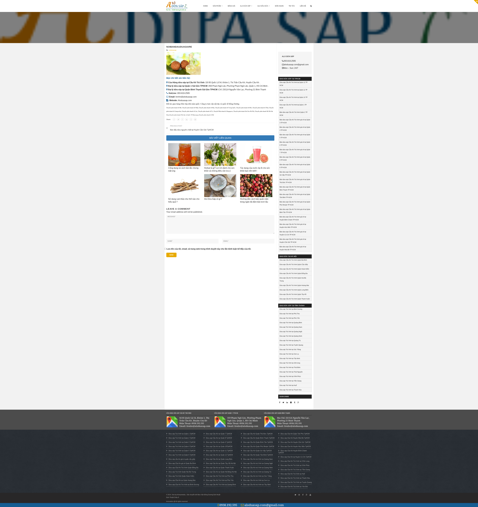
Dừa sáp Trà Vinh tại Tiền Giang (290, 381)
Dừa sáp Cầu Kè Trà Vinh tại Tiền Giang (295, 470)
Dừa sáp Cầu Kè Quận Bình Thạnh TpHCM (258, 438)
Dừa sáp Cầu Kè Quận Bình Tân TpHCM (258, 442)
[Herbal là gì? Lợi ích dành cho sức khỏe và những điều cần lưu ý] (220, 154)
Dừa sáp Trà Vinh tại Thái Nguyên (291, 372)
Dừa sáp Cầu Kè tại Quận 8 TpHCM (219, 438)
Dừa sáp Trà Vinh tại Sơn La (289, 354)
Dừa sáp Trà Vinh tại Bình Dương (291, 309)
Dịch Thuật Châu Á (172, 497)
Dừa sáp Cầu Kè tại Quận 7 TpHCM (219, 434)
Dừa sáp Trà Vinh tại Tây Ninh (290, 358)
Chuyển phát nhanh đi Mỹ (173, 107)
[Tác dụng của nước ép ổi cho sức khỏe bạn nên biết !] (256, 154)
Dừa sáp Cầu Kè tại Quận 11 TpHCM (219, 451)
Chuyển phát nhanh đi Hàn (206, 107)
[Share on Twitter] (178, 119)
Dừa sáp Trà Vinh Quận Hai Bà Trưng (182, 472)
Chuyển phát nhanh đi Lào (189, 111)
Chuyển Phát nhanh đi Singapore (223, 111)
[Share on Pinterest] (195, 119)
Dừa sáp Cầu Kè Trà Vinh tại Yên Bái (294, 486)
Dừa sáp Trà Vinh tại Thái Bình (290, 367)
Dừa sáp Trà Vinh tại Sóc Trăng (290, 349)
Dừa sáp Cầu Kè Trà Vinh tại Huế (293, 474)
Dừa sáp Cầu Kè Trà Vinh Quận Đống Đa (294, 273)
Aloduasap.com (185, 100)
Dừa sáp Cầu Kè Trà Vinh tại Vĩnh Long (295, 461)
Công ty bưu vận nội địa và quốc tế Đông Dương (219, 104)
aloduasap (172, 50)
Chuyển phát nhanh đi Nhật (190, 107)
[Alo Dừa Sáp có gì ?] (220, 185)
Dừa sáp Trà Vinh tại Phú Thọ (290, 314)
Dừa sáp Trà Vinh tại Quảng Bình (291, 323)
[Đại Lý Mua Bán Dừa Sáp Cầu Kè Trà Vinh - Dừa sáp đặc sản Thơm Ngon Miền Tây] (177, 6)
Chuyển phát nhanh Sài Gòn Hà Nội (243, 111)
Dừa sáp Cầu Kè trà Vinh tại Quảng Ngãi (258, 463)
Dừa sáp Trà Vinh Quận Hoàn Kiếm (181, 476)
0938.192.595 (228, 505)
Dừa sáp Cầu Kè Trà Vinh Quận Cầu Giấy (294, 264)
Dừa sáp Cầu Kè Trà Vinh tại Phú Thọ (219, 476)
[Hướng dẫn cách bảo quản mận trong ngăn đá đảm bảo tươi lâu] (256, 185)
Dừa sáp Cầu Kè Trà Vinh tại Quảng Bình (221, 484)
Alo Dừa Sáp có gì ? (213, 199)
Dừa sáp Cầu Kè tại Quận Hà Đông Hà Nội (221, 472)
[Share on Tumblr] (190, 119)
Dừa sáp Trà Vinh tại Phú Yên (290, 318)
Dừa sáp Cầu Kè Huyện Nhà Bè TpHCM (295, 438)
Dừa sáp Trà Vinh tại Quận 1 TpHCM (182, 434)
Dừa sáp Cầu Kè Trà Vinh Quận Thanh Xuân (295, 299)
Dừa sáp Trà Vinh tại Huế (288, 385)
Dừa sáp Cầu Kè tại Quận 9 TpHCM (219, 442)
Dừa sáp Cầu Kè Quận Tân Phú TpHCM (295, 434)
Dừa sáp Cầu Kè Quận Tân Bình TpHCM (258, 455)
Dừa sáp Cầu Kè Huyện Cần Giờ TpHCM (295, 442)
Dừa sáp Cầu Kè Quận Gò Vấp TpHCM (257, 451)
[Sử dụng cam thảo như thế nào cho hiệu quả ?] (184, 185)
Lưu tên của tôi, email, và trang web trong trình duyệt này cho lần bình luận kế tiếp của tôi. (209, 249)
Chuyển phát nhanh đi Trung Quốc (225, 107)
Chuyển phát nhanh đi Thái (260, 107)
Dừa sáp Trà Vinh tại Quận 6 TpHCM (182, 455)
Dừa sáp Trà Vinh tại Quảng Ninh (291, 336)
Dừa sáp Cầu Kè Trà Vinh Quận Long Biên (294, 290)
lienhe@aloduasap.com (186, 97)
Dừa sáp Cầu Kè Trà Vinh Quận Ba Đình (293, 260)
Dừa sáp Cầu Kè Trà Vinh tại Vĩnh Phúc (295, 465)
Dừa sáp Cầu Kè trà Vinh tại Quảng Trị (257, 472)
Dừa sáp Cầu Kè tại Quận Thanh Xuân (220, 468)
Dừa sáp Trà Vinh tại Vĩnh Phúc (290, 376)
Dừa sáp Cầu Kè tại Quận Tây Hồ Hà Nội (221, 463)
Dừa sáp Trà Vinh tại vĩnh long (290, 363)
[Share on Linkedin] (186, 119)
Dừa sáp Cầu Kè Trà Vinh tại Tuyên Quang (296, 482)
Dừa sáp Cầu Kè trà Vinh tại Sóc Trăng (257, 476)
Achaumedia (181, 495)
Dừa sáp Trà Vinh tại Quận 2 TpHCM (182, 438)
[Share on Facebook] (174, 119)
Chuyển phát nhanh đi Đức (244, 107)
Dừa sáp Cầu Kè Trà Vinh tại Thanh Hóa (295, 478)
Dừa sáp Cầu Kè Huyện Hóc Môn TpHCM (296, 446)
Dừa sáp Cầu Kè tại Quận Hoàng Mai (182, 480)
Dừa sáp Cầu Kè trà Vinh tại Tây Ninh (257, 484)
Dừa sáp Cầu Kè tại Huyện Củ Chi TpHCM (296, 457)
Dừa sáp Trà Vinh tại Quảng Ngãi (291, 331)
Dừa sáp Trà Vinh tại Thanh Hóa (290, 390)
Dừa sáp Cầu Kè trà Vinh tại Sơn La (256, 480)
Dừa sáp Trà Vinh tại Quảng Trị (290, 340)
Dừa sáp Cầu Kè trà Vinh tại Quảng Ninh (258, 468)
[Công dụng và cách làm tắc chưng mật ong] (184, 154)
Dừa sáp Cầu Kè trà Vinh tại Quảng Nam (258, 459)
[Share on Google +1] (182, 119)
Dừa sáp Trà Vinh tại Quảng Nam (291, 327)
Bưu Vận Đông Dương (205, 495)
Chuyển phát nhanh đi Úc (205, 111)
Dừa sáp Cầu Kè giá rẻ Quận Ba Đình (182, 463)
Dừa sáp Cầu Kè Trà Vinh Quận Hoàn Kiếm (294, 269)
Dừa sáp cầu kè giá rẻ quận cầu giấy (182, 459)
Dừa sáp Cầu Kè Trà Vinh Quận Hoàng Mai (294, 285)
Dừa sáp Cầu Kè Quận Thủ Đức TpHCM (257, 434)
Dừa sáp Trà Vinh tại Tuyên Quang (291, 345)
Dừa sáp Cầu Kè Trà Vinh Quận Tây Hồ (293, 294)
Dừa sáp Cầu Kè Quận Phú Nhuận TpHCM (258, 446)
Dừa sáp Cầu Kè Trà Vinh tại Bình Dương (184, 484)
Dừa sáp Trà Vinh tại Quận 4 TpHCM (182, 446)
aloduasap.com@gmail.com (264, 505)
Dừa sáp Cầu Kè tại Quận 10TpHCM (219, 446)
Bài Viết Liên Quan (220, 138)
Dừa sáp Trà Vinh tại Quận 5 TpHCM (182, 451)
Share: (168, 119)
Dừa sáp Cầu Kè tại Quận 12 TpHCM (219, 455)
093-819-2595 (183, 93)
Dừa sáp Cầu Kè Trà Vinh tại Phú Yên (220, 480)
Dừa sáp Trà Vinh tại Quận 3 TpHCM (182, 442)
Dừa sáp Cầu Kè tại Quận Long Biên (219, 459)
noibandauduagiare (179, 47)
